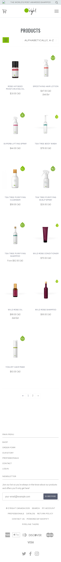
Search (36, 508)
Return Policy (45, 514)
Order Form (8, 447)
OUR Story (8, 453)
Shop (5, 442)
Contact (7, 463)
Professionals (10, 458)
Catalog (30, 514)
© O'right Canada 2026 (18, 508)
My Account (48, 508)
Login (5, 469)
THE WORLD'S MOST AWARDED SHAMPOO (30, 2)
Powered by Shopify (38, 519)
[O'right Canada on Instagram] (37, 555)
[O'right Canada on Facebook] (30, 555)
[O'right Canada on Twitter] (24, 555)
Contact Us (18, 519)
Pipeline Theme (30, 524)
